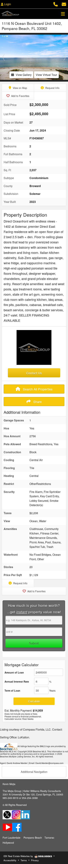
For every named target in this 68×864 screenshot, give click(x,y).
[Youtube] (7, 827)
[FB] (16, 827)
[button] (3, 57)
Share (37, 401)
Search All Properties (37, 389)
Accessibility (9, 860)
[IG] (16, 814)
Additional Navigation (34, 772)
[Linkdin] (25, 814)
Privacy (35, 860)
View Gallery (24, 75)
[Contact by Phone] (55, 4)
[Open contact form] (64, 4)
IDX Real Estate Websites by (18, 856)
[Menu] (63, 14)
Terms (24, 860)
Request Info (52, 88)
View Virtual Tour (46, 75)
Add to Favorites (19, 96)
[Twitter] (7, 814)
